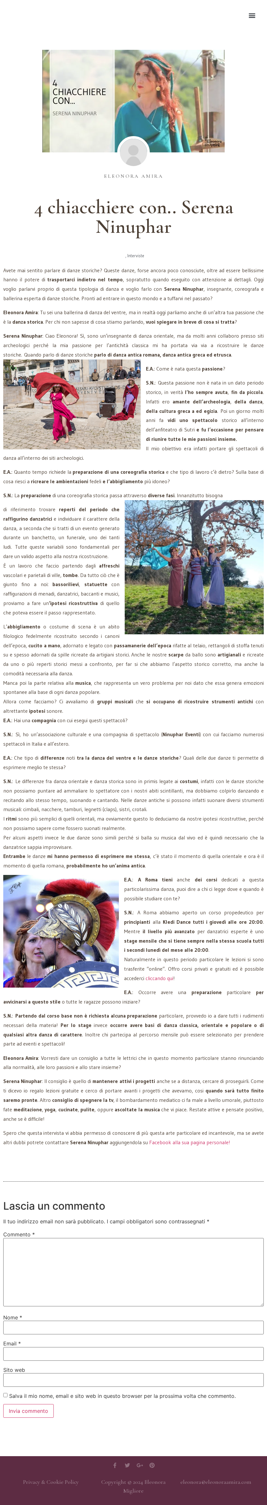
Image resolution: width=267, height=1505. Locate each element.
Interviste (135, 255)
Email (12, 1343)
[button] (251, 15)
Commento (19, 1234)
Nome (12, 1317)
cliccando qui (159, 978)
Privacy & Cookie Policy (51, 1481)
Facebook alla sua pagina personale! (189, 1142)
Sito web (14, 1369)
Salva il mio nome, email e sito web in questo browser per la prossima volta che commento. (122, 1396)
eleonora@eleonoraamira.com (215, 1481)
